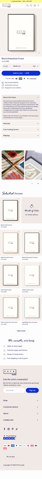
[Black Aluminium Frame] (31, 243)
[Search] (27, 5)
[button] (39, 5)
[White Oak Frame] (31, 275)
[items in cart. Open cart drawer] (34, 5)
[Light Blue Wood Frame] (31, 307)
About (5, 413)
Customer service (10, 407)
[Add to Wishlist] (38, 53)
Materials (6, 123)
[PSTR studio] (6, 5)
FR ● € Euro (11, 457)
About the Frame (9, 97)
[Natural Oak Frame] (10, 243)
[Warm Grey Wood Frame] (10, 307)
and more (33, 78)
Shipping (6, 135)
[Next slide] (37, 183)
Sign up (32, 390)
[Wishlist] (31, 5)
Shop (5, 400)
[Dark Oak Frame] (10, 275)
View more (21, 331)
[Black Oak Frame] (10, 210)
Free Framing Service (11, 129)
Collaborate (8, 420)
